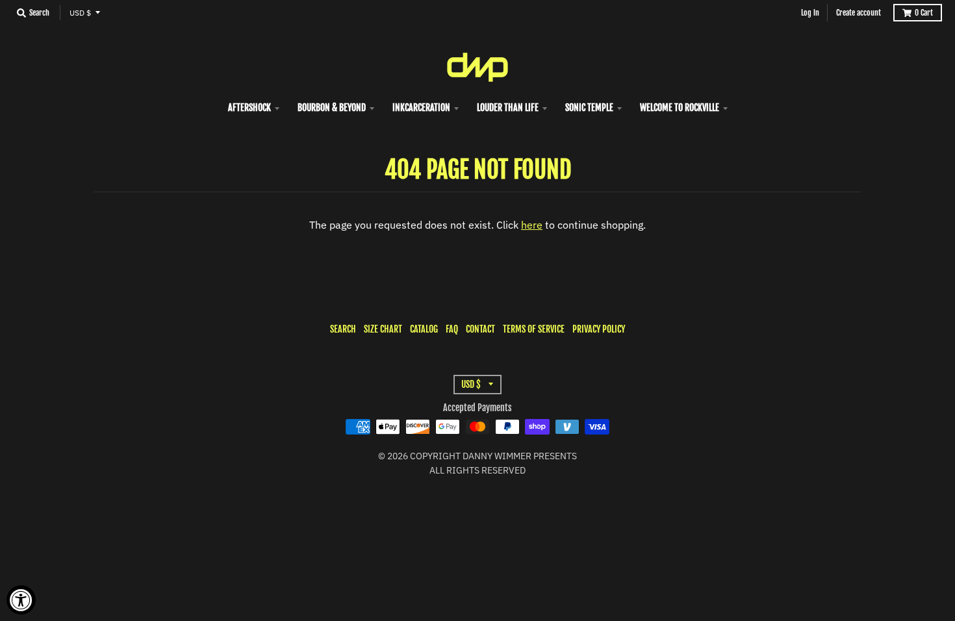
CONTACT (480, 329)
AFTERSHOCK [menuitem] (249, 107)
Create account (858, 13)
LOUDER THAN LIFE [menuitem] (508, 107)
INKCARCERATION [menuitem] (421, 107)
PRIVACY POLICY (598, 329)
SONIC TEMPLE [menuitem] (589, 107)
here (531, 224)
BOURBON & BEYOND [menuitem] (332, 107)
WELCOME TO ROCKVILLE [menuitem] (679, 107)
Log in (810, 13)
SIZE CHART (383, 329)
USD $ (80, 13)
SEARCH (343, 329)
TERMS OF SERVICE (534, 329)
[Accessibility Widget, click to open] (21, 600)
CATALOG (424, 329)
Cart (924, 13)
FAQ (452, 329)
